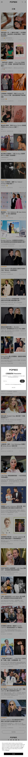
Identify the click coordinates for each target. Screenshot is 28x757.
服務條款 (16, 384)
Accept (13, 753)
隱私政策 (19, 384)
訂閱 (22, 381)
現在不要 (13, 387)
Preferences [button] (7, 750)
